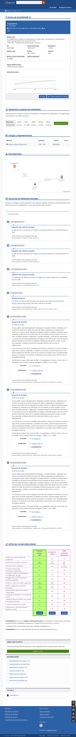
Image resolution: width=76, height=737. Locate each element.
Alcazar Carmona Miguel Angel (17, 144)
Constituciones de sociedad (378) (19, 664)
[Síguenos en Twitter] (41, 726)
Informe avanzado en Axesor (58, 96)
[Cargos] (73, 710)
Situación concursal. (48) (16, 670)
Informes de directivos (11, 714)
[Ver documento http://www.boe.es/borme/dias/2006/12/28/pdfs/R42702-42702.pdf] (61, 382)
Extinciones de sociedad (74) (18, 680)
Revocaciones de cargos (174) (18, 677)
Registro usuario (65, 7)
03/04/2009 (56, 144)
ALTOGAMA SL (36, 366)
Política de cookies (65, 735)
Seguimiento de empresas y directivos (16, 720)
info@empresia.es (51, 730)
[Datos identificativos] (73, 702)
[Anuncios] (73, 717)
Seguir (43, 96)
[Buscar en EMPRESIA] (43, 2)
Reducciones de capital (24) (17, 674)
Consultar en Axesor (61, 123)
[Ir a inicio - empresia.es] (10, 2)
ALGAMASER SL (14, 695)
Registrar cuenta (38, 651)
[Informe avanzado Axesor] (73, 721)
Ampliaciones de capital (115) (18, 667)
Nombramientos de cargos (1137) (19, 661)
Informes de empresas (12, 711)
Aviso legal (42, 735)
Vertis (7, 735)
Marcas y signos (44, 714)
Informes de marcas (11, 717)
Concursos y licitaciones (47, 717)
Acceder (53, 7)
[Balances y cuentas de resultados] (73, 706)
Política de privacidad (52, 735)
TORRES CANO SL (37, 370)
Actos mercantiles (45, 711)
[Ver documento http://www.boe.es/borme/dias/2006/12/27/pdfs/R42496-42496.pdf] (61, 455)
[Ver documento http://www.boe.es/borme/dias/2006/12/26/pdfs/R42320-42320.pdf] (61, 528)
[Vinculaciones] (73, 713)
